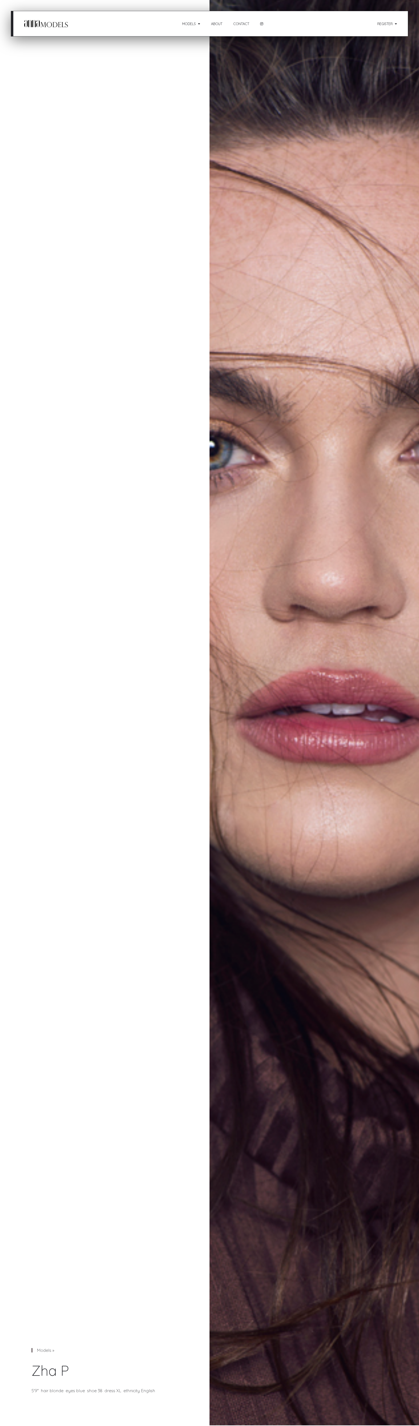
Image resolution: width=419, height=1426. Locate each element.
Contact (241, 24)
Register (385, 24)
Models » (45, 1350)
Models (189, 24)
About (216, 24)
